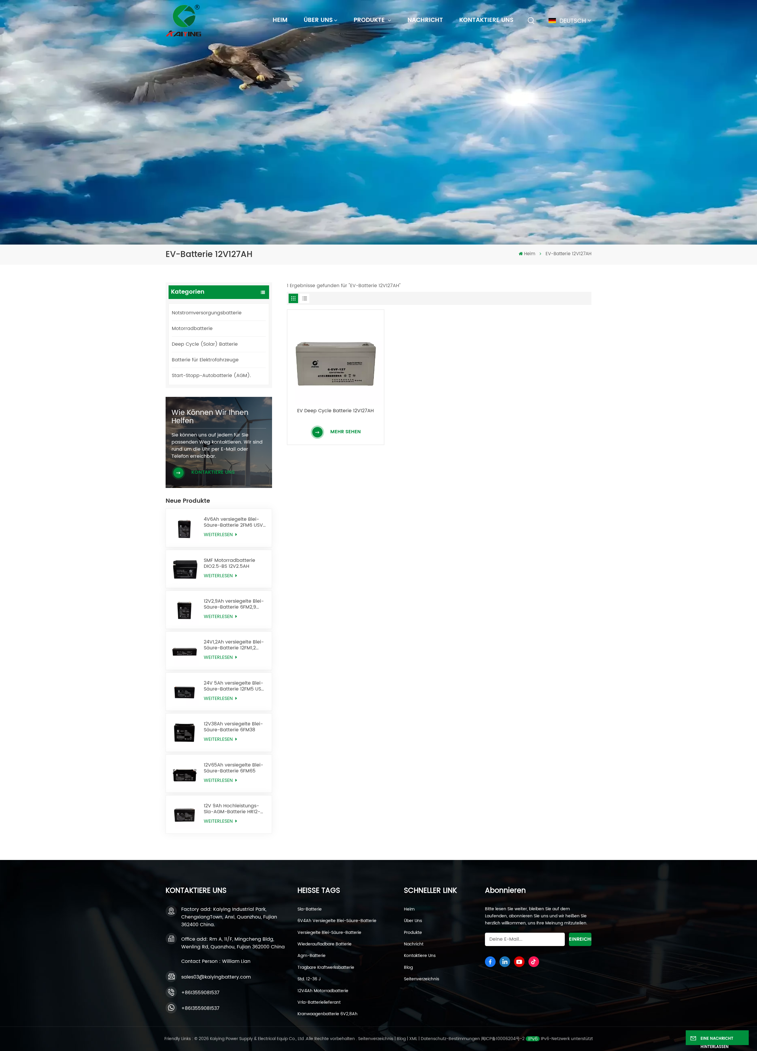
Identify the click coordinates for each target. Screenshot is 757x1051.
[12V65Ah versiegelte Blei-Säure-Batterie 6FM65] (184, 773)
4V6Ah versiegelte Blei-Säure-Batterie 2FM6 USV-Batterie (235, 522)
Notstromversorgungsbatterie (207, 313)
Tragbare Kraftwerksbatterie (325, 967)
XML (413, 1038)
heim (280, 20)
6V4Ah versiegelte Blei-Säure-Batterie (336, 921)
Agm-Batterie (311, 956)
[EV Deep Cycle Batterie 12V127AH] (335, 358)
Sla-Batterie (309, 909)
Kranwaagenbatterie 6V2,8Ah (327, 1014)
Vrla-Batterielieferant (319, 1002)
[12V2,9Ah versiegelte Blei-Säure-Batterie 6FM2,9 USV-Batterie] (184, 609)
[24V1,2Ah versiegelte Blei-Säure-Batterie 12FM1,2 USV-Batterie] (184, 650)
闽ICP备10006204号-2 (503, 1038)
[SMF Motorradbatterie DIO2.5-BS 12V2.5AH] (184, 568)
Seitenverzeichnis (421, 979)
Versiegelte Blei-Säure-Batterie (329, 932)
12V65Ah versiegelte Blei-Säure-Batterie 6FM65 (233, 768)
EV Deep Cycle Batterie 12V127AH (335, 411)
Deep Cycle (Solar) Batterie (205, 344)
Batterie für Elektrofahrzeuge (205, 360)
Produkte (370, 20)
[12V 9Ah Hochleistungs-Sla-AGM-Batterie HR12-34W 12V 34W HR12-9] (184, 814)
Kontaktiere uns (486, 20)
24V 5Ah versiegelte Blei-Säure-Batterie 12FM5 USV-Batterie (235, 686)
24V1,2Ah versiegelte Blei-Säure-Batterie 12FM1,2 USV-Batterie (234, 645)
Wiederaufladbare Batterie (324, 944)
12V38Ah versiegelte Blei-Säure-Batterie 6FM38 (233, 727)
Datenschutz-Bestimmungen (450, 1038)
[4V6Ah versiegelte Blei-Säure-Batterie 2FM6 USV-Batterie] (184, 527)
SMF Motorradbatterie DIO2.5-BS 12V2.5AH (229, 563)
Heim (409, 909)
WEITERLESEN (219, 535)
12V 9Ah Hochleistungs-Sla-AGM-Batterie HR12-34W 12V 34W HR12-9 (232, 809)
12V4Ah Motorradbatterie (322, 991)
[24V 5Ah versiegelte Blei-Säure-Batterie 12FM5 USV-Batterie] (184, 691)
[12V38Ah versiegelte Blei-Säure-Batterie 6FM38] (184, 732)
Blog (408, 967)
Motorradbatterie (192, 328)
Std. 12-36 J (309, 979)
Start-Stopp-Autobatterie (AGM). (211, 375)
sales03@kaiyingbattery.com (216, 977)
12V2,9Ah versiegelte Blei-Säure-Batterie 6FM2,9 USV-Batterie (234, 604)
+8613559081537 (200, 993)
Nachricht (425, 20)
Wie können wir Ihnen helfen (210, 417)
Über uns (318, 20)
